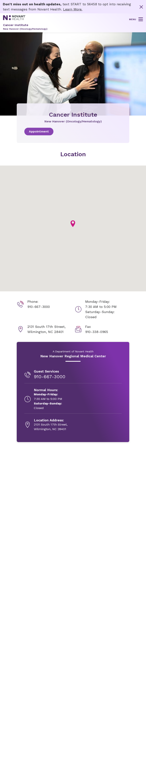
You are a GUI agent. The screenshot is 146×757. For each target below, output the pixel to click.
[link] (73, 131)
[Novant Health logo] (14, 19)
